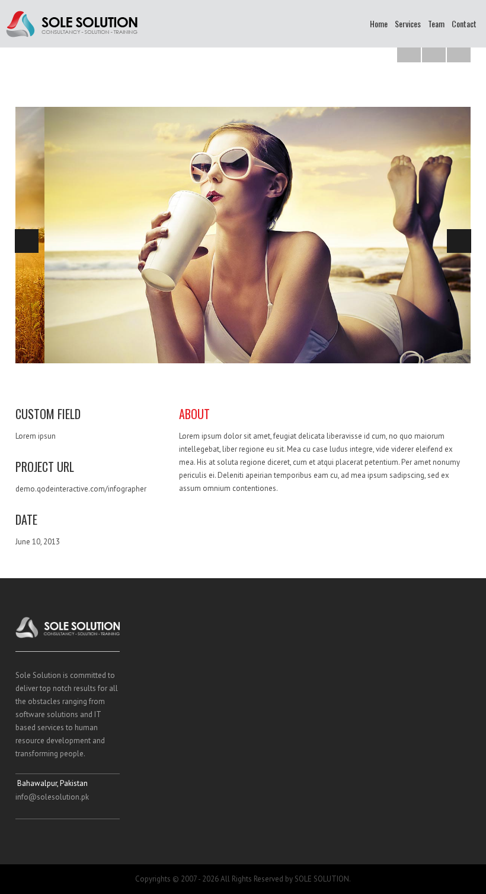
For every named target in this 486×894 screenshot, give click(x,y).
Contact (464, 23)
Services (408, 23)
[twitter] (46, 838)
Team (436, 23)
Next (459, 241)
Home (379, 23)
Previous (27, 241)
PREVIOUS (409, 50)
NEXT (459, 50)
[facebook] (23, 838)
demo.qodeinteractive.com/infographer (80, 489)
